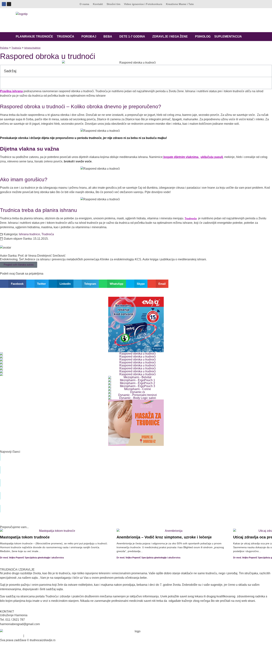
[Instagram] (9, 4)
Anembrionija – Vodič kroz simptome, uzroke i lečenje (164, 537)
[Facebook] (4, 4)
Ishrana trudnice (32, 48)
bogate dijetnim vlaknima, (181, 157)
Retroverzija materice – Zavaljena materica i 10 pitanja (60, 455)
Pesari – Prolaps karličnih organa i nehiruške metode (60, 494)
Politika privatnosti (37, 635)
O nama (84, 4)
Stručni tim (113, 4)
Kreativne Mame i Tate (180, 4)
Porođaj (88, 36)
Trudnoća (65, 36)
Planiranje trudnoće (34, 36)
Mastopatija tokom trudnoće (25, 537)
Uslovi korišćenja (11, 635)
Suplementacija (228, 36)
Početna (4, 48)
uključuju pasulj (212, 157)
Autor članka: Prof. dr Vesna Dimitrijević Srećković (33, 255)
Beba (107, 36)
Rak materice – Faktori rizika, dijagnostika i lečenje (58, 468)
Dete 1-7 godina (132, 36)
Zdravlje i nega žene (170, 36)
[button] (267, 70)
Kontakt (98, 4)
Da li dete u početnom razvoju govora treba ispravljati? (61, 481)
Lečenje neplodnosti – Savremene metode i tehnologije (61, 506)
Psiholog (203, 36)
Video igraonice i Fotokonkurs (143, 4)
